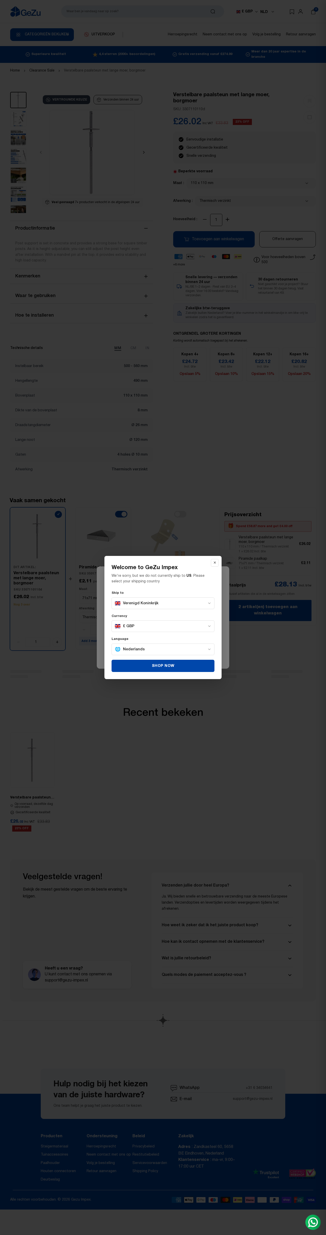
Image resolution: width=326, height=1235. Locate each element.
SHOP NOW (163, 666)
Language (120, 639)
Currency (119, 616)
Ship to (118, 593)
